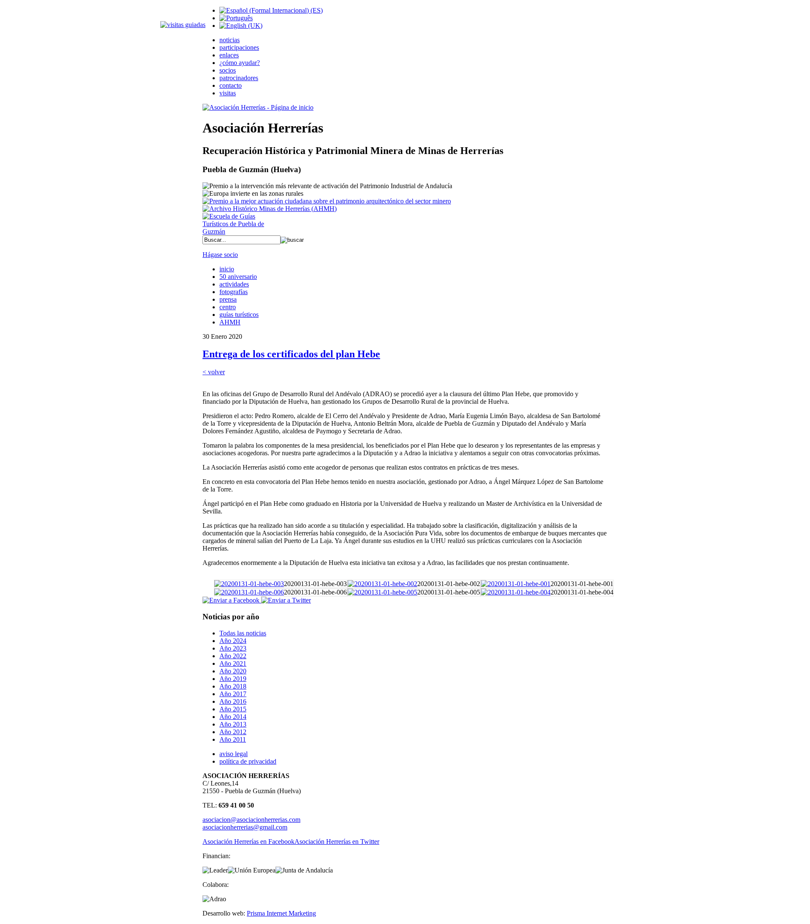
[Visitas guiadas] (182, 24)
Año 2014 (232, 716)
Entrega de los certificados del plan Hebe (291, 354)
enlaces (229, 55)
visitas (227, 93)
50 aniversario (238, 276)
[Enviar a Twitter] (285, 600)
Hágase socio (220, 254)
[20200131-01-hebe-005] (382, 592)
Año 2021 (232, 663)
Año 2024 (232, 640)
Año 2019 (232, 678)
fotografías (233, 291)
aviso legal (233, 753)
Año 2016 (232, 701)
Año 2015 (232, 709)
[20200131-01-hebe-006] (249, 592)
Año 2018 (232, 686)
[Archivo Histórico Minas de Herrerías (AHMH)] (269, 208)
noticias (229, 39)
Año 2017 (232, 693)
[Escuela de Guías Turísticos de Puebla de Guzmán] (236, 231)
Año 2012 (232, 731)
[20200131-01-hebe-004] (516, 592)
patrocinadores (238, 77)
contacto (230, 85)
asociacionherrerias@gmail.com (244, 827)
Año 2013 (232, 724)
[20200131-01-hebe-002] (382, 583)
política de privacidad (247, 761)
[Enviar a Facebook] (230, 600)
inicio (226, 269)
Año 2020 (232, 671)
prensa (228, 299)
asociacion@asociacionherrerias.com (251, 819)
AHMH (229, 322)
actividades (234, 284)
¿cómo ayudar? (239, 62)
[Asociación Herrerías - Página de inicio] (257, 107)
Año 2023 (232, 648)
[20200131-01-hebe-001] (516, 583)
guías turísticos (239, 314)
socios (227, 70)
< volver (213, 372)
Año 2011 (232, 739)
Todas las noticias (242, 633)
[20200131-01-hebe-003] (249, 583)
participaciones (239, 47)
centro (227, 307)
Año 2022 (232, 655)
